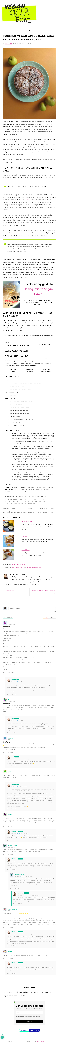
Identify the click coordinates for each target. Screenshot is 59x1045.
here (27, 200)
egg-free (22, 567)
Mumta (19, 833)
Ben (13, 679)
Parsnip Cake (26, 536)
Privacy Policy (44, 1042)
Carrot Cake (26, 550)
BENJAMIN (14, 831)
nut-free (29, 567)
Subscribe (29, 1021)
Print (46, 358)
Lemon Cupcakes (27, 521)
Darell (18, 720)
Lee (18, 681)
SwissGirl (19, 759)
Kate (18, 786)
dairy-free (15, 567)
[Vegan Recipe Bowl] (19, 26)
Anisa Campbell (21, 934)
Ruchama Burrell (21, 861)
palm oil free (36, 567)
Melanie (19, 964)
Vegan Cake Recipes (18, 564)
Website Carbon (34, 1030)
